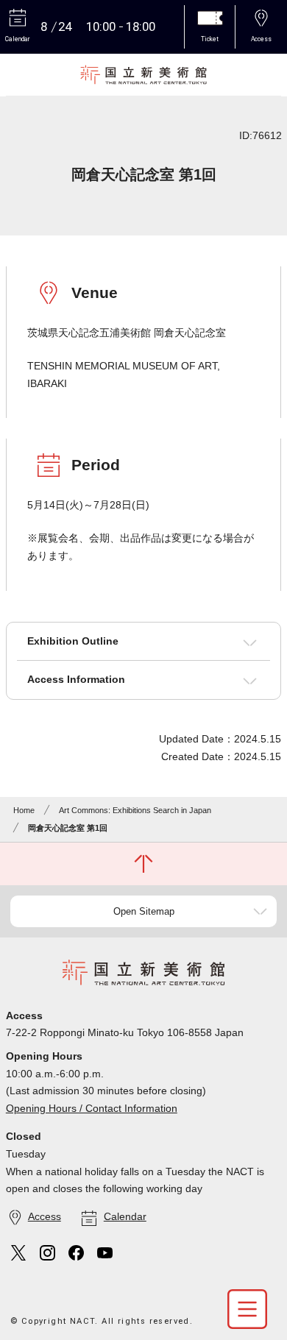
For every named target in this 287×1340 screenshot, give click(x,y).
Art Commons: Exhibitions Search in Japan (135, 810)
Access (44, 1216)
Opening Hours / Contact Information (91, 1108)
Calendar (125, 1216)
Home (24, 810)
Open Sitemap (143, 911)
